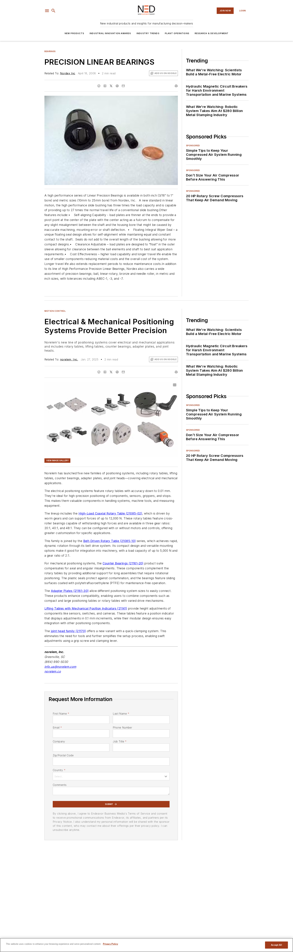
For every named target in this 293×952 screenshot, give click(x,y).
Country (59, 770)
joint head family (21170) (68, 631)
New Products (74, 33)
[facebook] (99, 86)
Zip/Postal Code (63, 755)
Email (57, 727)
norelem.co (52, 671)
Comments (59, 785)
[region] (146, 945)
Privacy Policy (110, 944)
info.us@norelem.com (60, 666)
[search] (53, 10)
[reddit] (117, 86)
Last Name (121, 713)
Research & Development (211, 33)
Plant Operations (177, 33)
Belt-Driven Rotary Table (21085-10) (109, 541)
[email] (123, 86)
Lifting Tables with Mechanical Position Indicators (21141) (85, 608)
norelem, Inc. (69, 359)
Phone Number (122, 727)
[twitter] (111, 86)
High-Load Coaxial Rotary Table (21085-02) (110, 513)
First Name (61, 713)
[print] (176, 86)
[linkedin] (105, 86)
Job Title (119, 741)
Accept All (276, 945)
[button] (47, 10)
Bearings (50, 51)
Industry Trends (147, 33)
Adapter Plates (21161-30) (70, 591)
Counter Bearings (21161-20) (123, 563)
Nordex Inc (67, 73)
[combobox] (111, 776)
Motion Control (55, 311)
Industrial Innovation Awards (110, 33)
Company (59, 741)
